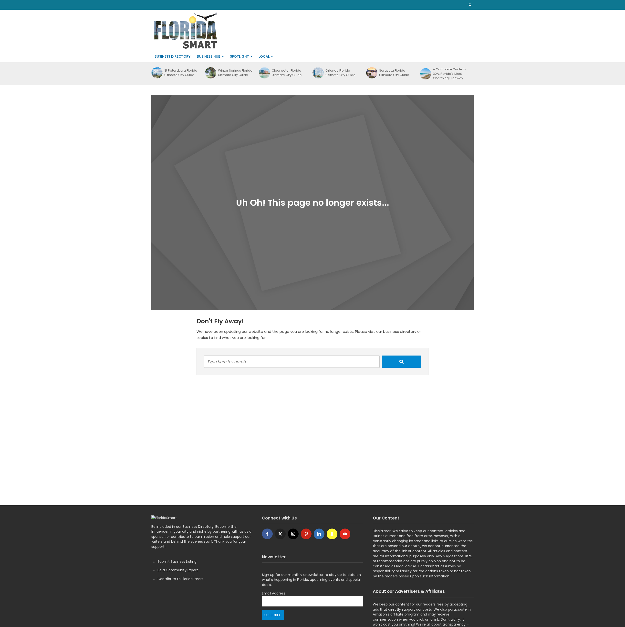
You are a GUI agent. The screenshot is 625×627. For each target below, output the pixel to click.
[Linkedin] (319, 534)
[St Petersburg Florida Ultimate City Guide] (156, 72)
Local (264, 56)
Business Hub (208, 56)
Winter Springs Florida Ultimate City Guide (235, 72)
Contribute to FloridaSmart (180, 578)
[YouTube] (345, 534)
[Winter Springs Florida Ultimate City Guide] (210, 72)
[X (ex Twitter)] (280, 534)
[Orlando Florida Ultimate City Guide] (317, 72)
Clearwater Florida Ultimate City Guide (287, 72)
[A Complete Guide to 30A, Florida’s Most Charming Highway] (425, 73)
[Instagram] (293, 534)
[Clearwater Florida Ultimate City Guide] (264, 72)
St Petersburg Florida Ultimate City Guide (180, 72)
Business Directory (172, 56)
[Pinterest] (306, 534)
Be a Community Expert (177, 570)
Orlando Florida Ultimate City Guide (340, 72)
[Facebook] (267, 534)
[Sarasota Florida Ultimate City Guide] (371, 72)
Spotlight (239, 56)
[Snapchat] (332, 534)
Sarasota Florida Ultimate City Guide (394, 72)
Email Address (273, 593)
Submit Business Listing (177, 561)
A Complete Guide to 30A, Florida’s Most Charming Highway (449, 73)
